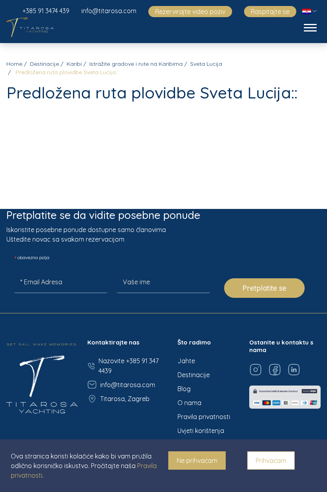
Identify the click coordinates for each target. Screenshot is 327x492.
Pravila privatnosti (203, 417)
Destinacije (44, 63)
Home (14, 63)
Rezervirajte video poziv (190, 12)
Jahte (186, 361)
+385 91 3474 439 (45, 11)
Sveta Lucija (206, 63)
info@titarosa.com (108, 11)
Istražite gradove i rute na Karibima (136, 63)
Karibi (74, 63)
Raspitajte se (270, 12)
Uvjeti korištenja (200, 431)
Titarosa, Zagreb (125, 399)
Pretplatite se (264, 288)
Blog (184, 389)
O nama (189, 403)
